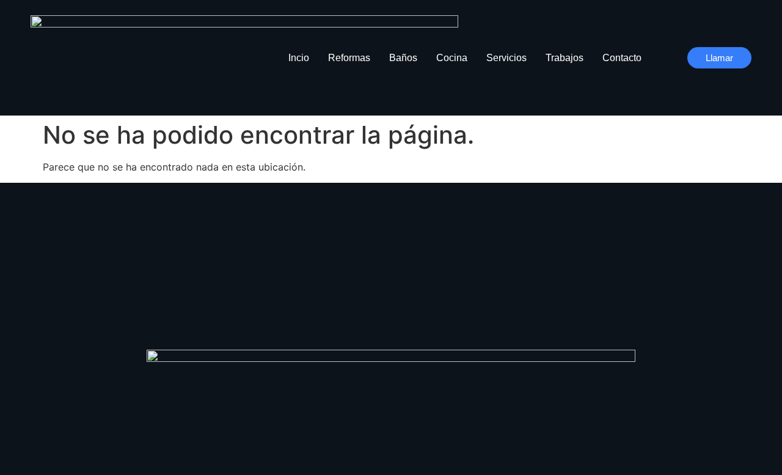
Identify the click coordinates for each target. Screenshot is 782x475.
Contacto (621, 58)
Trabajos (564, 58)
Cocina (451, 58)
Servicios (506, 58)
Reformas (349, 58)
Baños (403, 58)
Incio (298, 58)
